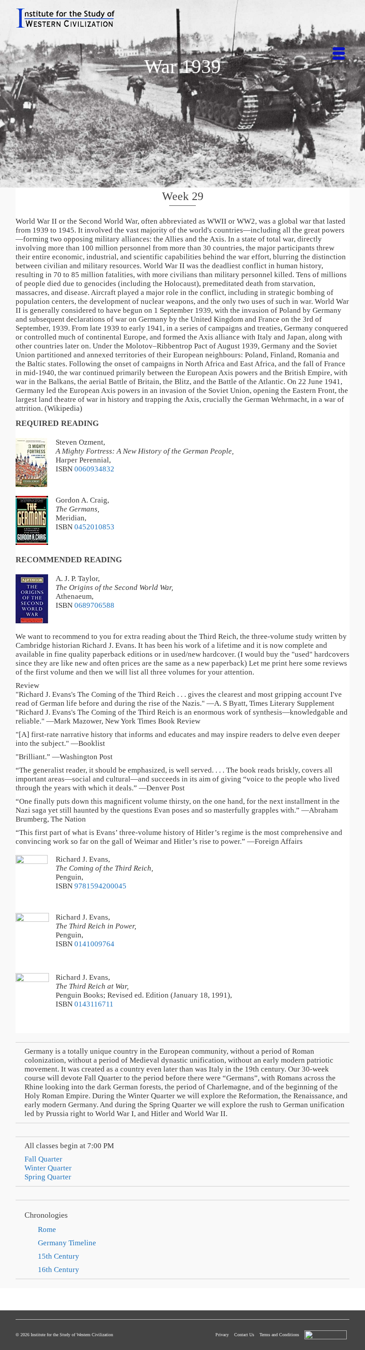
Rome (47, 1229)
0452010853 (94, 527)
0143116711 (94, 1004)
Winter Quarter (48, 1168)
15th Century (58, 1256)
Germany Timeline (67, 1243)
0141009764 (94, 944)
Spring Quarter (47, 1177)
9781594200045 (100, 886)
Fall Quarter (43, 1159)
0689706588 (94, 605)
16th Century (58, 1269)
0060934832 (94, 469)
